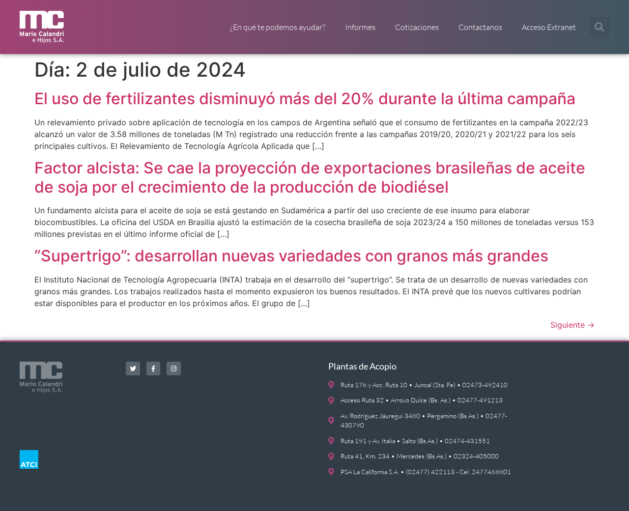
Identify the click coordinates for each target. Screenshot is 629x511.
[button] (599, 27)
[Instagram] (174, 369)
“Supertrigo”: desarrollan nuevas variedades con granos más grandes (291, 255)
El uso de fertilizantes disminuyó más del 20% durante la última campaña (304, 98)
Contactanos (480, 27)
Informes (360, 27)
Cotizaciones (417, 27)
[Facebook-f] (153, 369)
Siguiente (572, 325)
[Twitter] (133, 369)
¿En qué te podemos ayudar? (277, 27)
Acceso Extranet (549, 27)
